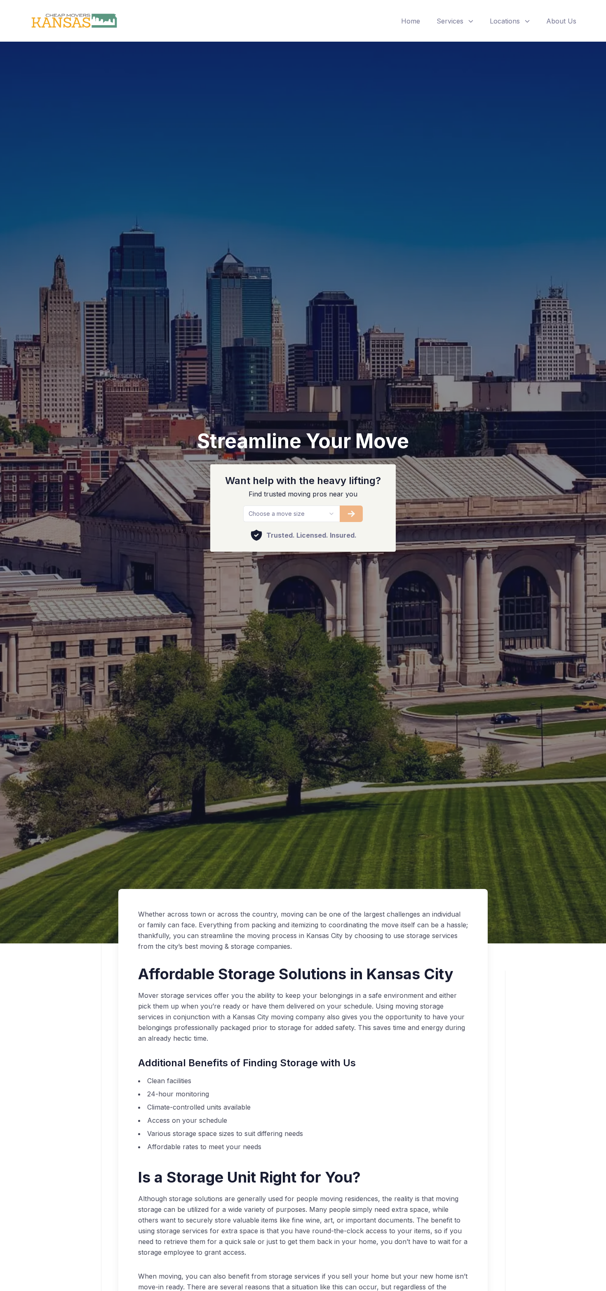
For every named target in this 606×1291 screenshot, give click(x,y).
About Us (561, 21)
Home (410, 21)
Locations (505, 21)
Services (450, 21)
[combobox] (291, 514)
